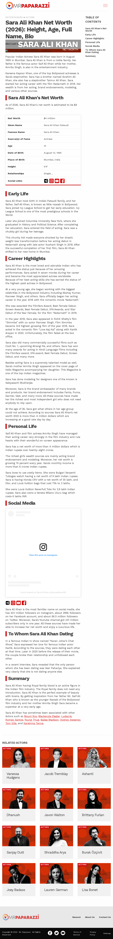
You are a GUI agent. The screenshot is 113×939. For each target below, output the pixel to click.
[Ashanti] (94, 765)
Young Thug (32, 719)
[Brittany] (94, 804)
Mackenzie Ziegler (49, 716)
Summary (90, 56)
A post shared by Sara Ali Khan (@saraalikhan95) (43, 592)
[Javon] (56, 804)
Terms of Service (77, 933)
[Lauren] (56, 879)
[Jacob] (56, 765)
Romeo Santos (14, 719)
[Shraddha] (56, 842)
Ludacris (66, 716)
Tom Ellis (10, 723)
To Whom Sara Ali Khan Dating (95, 51)
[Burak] (94, 842)
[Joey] (18, 879)
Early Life (90, 34)
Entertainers (14, 17)
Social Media (92, 46)
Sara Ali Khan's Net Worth (96, 29)
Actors (30, 17)
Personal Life (92, 42)
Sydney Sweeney (70, 719)
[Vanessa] (18, 765)
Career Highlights (94, 38)
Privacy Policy (93, 933)
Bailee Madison (50, 719)
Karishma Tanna (33, 723)
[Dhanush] (18, 804)
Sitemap (107, 933)
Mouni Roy (30, 716)
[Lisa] (94, 879)
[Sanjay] (18, 842)
